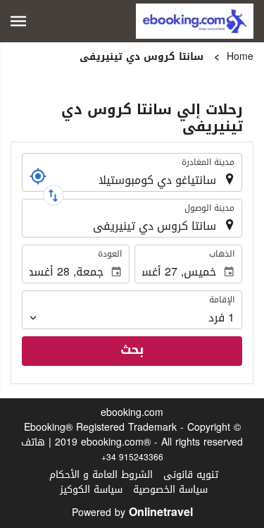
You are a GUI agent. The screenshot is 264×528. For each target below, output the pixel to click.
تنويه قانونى (190, 474)
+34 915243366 (132, 457)
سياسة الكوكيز (91, 489)
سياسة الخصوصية (170, 489)
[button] (18, 21)
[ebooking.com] (194, 21)
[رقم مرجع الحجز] (38, 176)
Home (240, 56)
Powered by (132, 512)
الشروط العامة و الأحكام (101, 474)
